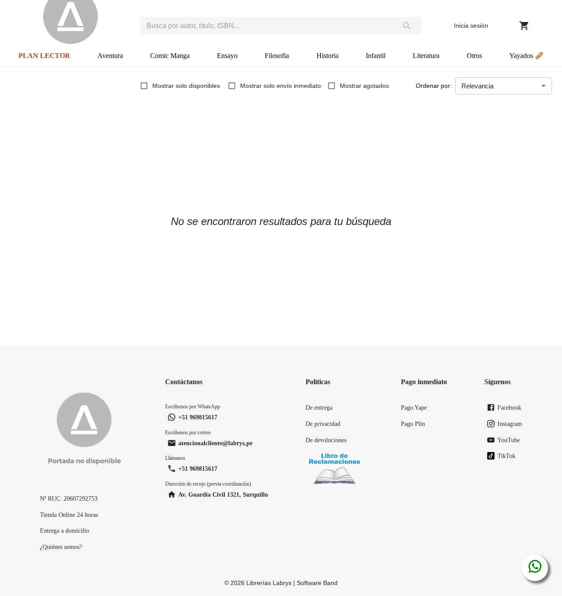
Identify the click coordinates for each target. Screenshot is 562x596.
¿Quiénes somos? (61, 546)
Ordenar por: (434, 85)
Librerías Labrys (269, 582)
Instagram (509, 423)
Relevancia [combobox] (477, 86)
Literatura (426, 55)
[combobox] (266, 26)
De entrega (319, 407)
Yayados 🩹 (526, 55)
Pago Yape (414, 407)
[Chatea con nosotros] (535, 568)
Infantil (375, 55)
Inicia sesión (471, 25)
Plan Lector (44, 55)
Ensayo (227, 55)
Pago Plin (413, 423)
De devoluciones (326, 439)
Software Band (317, 582)
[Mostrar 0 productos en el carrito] (524, 25)
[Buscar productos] (407, 26)
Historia (328, 55)
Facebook (509, 407)
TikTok (506, 455)
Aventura (110, 55)
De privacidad (323, 423)
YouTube (508, 439)
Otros (474, 55)
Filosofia (277, 55)
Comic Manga (170, 55)
